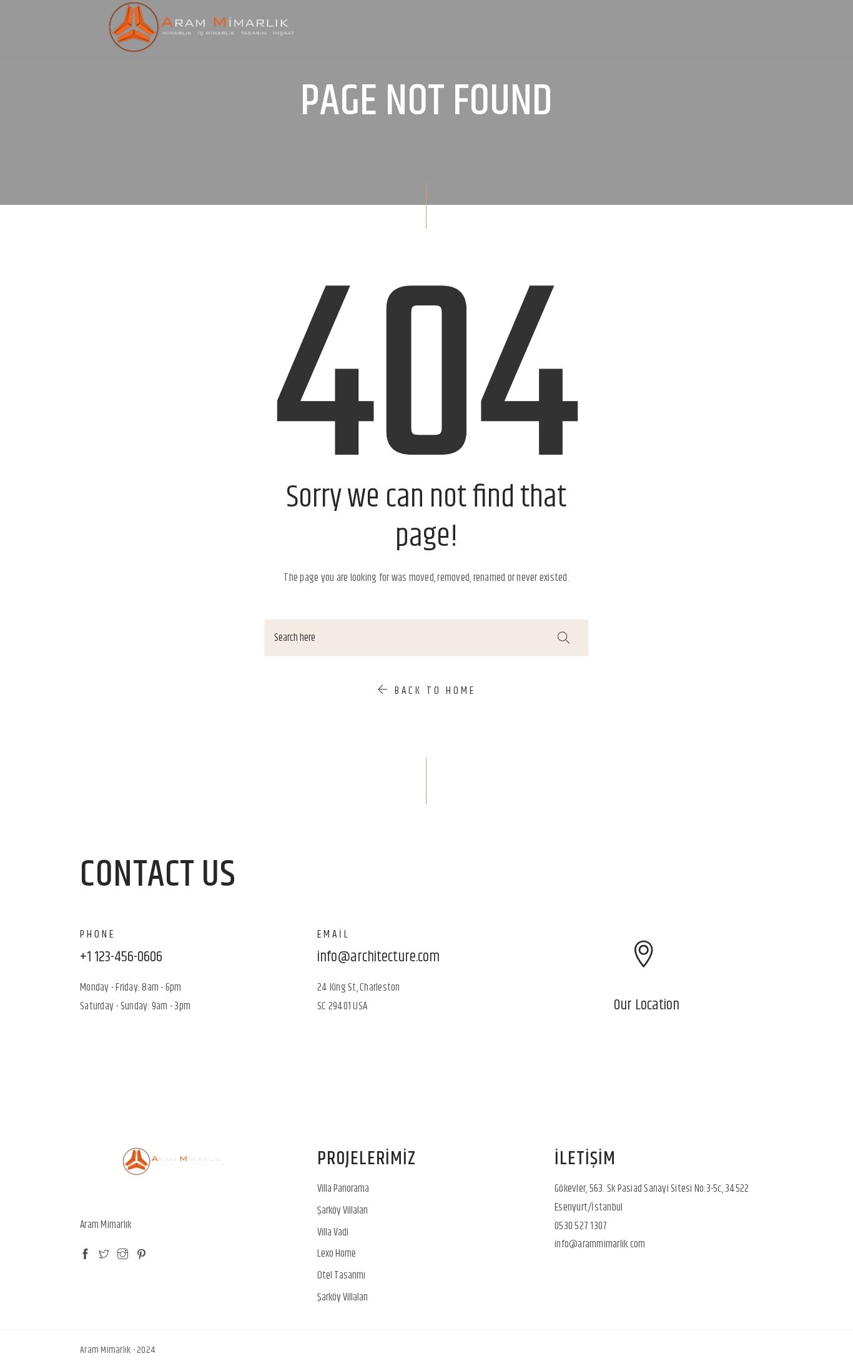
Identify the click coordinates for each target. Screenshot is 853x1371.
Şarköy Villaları (342, 1210)
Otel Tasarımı (341, 1275)
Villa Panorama (343, 1188)
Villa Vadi (332, 1232)
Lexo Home (336, 1253)
